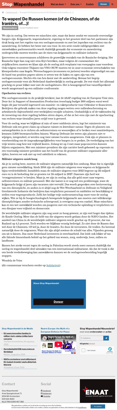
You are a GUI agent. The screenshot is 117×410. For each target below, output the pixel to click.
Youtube (46, 396)
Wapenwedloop (10, 28)
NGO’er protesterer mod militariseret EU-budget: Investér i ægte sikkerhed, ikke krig (20, 362)
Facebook (46, 391)
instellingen (82, 407)
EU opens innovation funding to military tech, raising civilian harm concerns (18, 336)
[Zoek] (112, 4)
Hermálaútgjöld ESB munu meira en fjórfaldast (19, 350)
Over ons (75, 4)
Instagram (47, 393)
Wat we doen (57, 4)
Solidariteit (53, 265)
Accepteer (98, 406)
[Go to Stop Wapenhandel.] (3, 12)
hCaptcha (87, 344)
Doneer (103, 4)
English (90, 4)
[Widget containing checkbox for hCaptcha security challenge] (97, 350)
